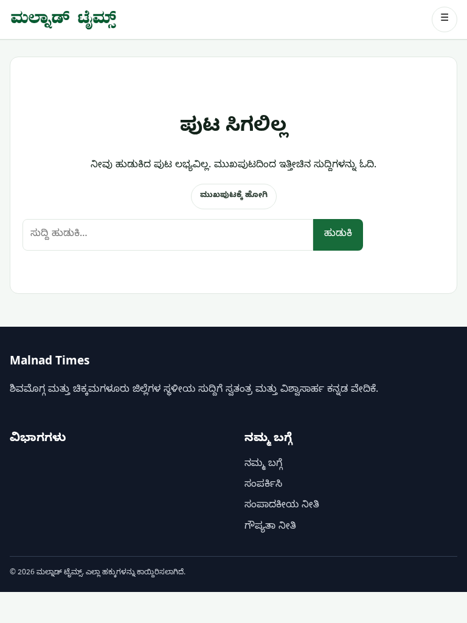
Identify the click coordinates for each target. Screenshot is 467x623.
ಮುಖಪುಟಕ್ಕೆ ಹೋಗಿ (234, 195)
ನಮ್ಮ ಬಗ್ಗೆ (263, 465)
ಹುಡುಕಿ (338, 235)
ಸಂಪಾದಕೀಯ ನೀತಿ (281, 506)
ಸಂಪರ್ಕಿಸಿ (263, 485)
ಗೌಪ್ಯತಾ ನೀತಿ (270, 527)
